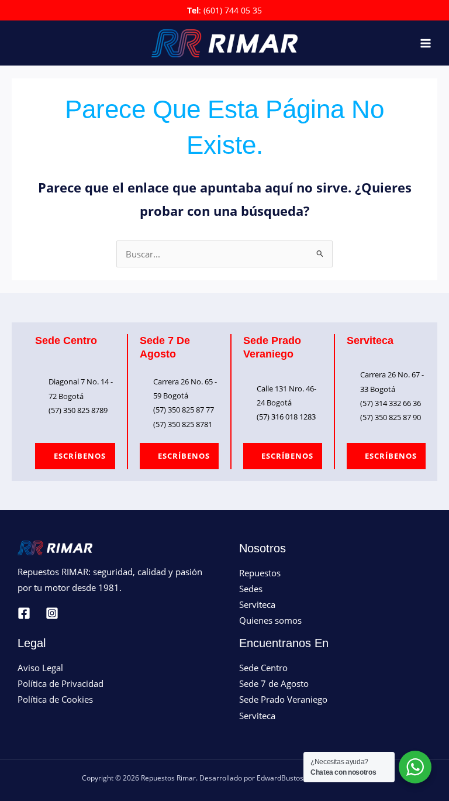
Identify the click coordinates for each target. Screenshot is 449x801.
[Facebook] (24, 613)
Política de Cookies (55, 699)
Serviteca (257, 604)
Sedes (251, 588)
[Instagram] (52, 613)
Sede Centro (263, 667)
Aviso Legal (40, 667)
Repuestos (260, 573)
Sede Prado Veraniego (283, 699)
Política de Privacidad (60, 683)
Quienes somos (270, 620)
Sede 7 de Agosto (274, 683)
